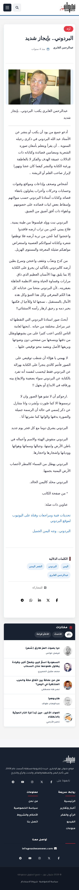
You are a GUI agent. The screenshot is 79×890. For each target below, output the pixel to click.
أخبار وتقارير (67, 808)
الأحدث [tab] (58, 634)
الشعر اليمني (35, 566)
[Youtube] (22, 781)
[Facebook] (56, 599)
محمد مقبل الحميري (49, 672)
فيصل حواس (53, 653)
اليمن (65, 566)
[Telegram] (22, 599)
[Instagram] (32, 781)
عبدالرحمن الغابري (63, 47)
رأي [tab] (69, 634)
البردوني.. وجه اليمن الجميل (52, 531)
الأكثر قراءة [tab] (43, 634)
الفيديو (71, 822)
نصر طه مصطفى (50, 690)
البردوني (52, 566)
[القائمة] (7, 7)
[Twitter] (48, 599)
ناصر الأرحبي (53, 722)
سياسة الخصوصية (26, 808)
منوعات (70, 828)
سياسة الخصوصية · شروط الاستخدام (39, 882)
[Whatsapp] (30, 599)
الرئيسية (69, 801)
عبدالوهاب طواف (51, 704)
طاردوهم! (54, 699)
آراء (68, 29)
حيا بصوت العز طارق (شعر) (43, 648)
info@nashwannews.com (37, 849)
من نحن (33, 801)
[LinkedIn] (39, 599)
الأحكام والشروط (27, 815)
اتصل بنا (32, 822)
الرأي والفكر (68, 815)
